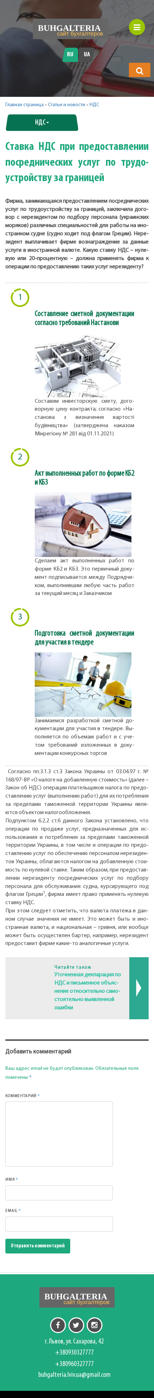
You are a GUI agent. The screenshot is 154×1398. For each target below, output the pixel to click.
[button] (139, 71)
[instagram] (94, 1325)
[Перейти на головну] (70, 29)
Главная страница (24, 105)
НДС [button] (40, 122)
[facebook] (58, 1325)
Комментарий (22, 1096)
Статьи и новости (66, 105)
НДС (94, 105)
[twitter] (76, 1325)
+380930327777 (74, 1352)
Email (13, 1210)
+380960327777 (74, 1364)
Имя (11, 1179)
